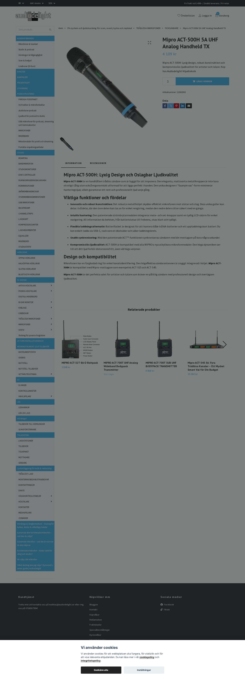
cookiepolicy (147, 657)
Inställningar (144, 670)
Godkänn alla (101, 670)
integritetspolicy (90, 660)
